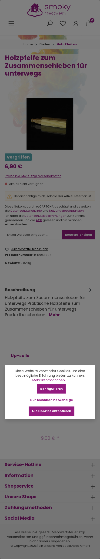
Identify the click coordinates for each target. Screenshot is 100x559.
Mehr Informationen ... (50, 380)
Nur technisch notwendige (51, 400)
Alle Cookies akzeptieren (51, 411)
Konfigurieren (51, 389)
